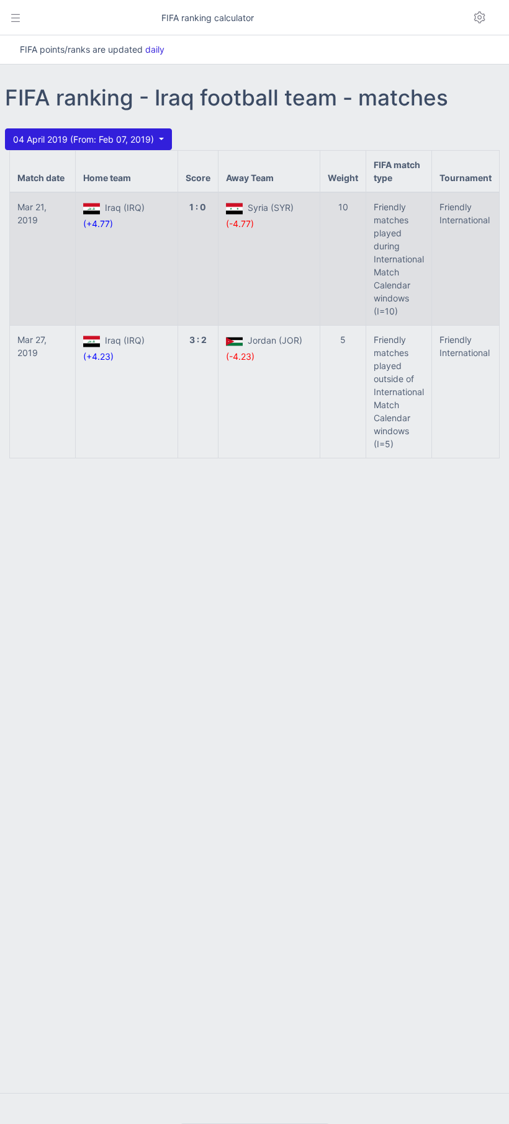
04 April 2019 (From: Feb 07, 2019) (84, 139)
